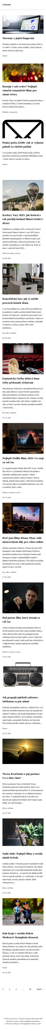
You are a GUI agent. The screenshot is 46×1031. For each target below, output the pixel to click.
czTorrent (6, 5)
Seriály (4, 968)
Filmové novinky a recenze (11, 253)
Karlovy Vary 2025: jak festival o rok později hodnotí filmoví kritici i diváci (22, 219)
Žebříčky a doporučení (10, 112)
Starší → (40, 989)
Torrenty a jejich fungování (18, 38)
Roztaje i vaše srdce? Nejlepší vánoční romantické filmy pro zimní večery (19, 90)
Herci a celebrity (7, 808)
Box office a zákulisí (9, 333)
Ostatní (4, 56)
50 (30, 989)
